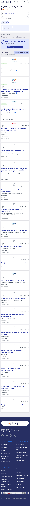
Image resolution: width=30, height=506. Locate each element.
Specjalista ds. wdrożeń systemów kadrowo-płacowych (14, 333)
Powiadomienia (5, 461)
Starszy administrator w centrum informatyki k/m (11, 210)
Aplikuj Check (20, 478)
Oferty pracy (4, 444)
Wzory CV (4, 473)
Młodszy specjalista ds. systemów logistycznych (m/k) (11, 351)
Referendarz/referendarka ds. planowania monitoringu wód (14, 190)
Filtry (6, 22)
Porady (3, 450)
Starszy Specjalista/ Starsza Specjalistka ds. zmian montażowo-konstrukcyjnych (15, 90)
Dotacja (18, 484)
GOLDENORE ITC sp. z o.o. (8, 248)
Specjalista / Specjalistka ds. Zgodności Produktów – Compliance (13, 110)
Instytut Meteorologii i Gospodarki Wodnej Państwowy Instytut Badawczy (12, 214)
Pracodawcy (4, 447)
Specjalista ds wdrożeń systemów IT (12, 405)
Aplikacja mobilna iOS (7, 489)
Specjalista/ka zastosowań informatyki (13, 298)
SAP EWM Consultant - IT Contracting (12, 280)
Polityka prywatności (22, 475)
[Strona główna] (6, 1)
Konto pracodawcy (21, 452)
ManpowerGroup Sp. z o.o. (8, 70)
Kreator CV (4, 470)
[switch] (15, 47)
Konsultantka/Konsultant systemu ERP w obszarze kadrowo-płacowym (13, 129)
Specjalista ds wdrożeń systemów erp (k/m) (14, 263)
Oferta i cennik (20, 444)
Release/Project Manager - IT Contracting (14, 230)
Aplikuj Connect (20, 481)
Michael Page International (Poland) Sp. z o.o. (13, 232)
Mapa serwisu (20, 487)
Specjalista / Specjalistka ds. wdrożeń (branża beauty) (12, 315)
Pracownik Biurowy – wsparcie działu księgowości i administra (12, 387)
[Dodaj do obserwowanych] (3, 66)
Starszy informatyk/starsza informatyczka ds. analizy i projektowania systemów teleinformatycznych (14, 170)
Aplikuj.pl (3, 34)
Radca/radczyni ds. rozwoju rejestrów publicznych (12, 151)
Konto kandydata (6, 453)
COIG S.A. (3, 132)
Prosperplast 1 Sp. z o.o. (7, 112)
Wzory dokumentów (7, 476)
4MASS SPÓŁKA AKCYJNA (8, 318)
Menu (25, 2)
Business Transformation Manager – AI (13, 246)
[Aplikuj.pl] (15, 423)
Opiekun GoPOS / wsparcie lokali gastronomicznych (11, 369)
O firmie (18, 469)
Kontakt (18, 472)
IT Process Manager (7, 69)
